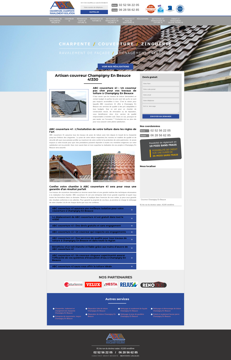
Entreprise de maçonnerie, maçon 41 (55, 20)
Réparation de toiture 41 (96, 20)
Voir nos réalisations (115, 66)
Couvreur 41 (69, 20)
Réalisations (142, 19)
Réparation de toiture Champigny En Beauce (102, 315)
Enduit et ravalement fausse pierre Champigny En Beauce (166, 315)
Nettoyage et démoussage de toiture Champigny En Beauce (167, 310)
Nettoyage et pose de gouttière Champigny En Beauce (132, 315)
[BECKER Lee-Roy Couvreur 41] (62, 8)
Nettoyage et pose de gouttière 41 (128, 20)
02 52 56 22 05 (129, 5)
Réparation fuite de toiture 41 (82, 20)
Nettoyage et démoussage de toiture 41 (158, 20)
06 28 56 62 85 (129, 10)
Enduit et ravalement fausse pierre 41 (175, 20)
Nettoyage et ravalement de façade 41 (112, 20)
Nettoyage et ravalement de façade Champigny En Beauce (133, 310)
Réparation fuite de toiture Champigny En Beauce (98, 310)
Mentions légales (129, 356)
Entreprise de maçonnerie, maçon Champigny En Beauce (68, 317)
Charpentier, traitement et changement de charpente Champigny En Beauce (65, 311)
